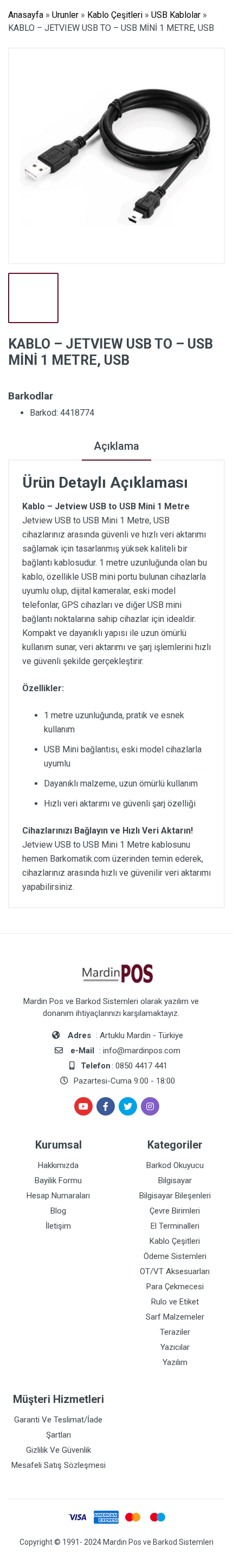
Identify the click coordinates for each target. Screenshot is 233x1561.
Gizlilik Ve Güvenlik (58, 1450)
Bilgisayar (175, 1180)
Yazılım (175, 1362)
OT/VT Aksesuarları (175, 1271)
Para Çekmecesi (175, 1286)
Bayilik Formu (58, 1180)
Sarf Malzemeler (175, 1317)
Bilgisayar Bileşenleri (175, 1196)
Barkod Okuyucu (175, 1165)
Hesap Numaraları (58, 1196)
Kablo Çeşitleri (115, 15)
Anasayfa (25, 15)
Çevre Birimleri (175, 1211)
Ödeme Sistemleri (175, 1256)
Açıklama (116, 446)
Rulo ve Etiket (175, 1302)
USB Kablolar (175, 15)
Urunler (65, 15)
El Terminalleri (175, 1226)
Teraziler (175, 1332)
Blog (58, 1211)
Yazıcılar (175, 1347)
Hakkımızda (58, 1165)
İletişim (58, 1226)
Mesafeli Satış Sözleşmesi (58, 1465)
